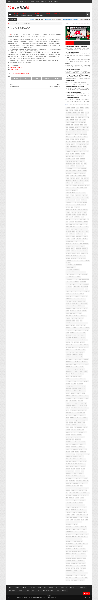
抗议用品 (79, 393)
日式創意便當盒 (69, 415)
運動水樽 (84, 149)
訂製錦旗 (73, 238)
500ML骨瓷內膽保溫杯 (70, 284)
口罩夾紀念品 (69, 327)
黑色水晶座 (82, 580)
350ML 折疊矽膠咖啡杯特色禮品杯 (63, 19)
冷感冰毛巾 (76, 124)
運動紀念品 (68, 246)
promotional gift (75, 151)
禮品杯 (76, 119)
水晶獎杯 (75, 432)
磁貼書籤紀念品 (69, 473)
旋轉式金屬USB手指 (82, 410)
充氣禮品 (72, 195)
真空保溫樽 (68, 231)
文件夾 (85, 405)
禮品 (79, 112)
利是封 (81, 151)
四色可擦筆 (40, 19)
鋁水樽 (67, 146)
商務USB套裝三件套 (74, 332)
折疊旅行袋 (81, 395)
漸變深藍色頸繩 (75, 444)
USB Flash (81, 122)
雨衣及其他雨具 (82, 563)
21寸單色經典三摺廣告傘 (71, 168)
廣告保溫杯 (68, 369)
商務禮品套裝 (82, 332)
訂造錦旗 (82, 517)
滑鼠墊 (84, 175)
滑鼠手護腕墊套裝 (69, 441)
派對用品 (74, 149)
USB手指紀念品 (86, 291)
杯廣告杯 (71, 422)
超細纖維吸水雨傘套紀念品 (71, 524)
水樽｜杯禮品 (69, 224)
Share (26, 78)
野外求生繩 (76, 548)
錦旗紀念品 (85, 250)
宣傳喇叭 (83, 349)
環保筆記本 (80, 226)
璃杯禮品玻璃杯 (79, 454)
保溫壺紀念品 (69, 313)
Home (9, 23)
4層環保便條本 (81, 185)
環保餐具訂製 (69, 463)
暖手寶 (67, 417)
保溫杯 (72, 117)
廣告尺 (74, 204)
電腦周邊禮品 (83, 568)
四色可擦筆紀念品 (75, 337)
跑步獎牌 (76, 531)
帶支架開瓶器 (85, 359)
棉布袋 (67, 427)
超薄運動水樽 (83, 529)
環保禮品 (68, 117)
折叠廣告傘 (68, 395)
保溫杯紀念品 (75, 161)
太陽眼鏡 (81, 347)
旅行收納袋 (86, 407)
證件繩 (82, 519)
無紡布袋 (24, 19)
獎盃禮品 (68, 451)
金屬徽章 (74, 136)
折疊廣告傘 (79, 212)
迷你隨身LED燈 (79, 539)
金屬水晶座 (68, 551)
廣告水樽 (68, 144)
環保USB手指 (86, 454)
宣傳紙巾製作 (75, 354)
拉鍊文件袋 (84, 214)
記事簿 (71, 519)
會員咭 (84, 219)
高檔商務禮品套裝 (69, 575)
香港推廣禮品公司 (73, 587)
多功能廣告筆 (84, 199)
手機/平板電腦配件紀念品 (71, 209)
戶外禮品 (79, 136)
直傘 (74, 163)
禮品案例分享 (39, 14)
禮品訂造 (71, 110)
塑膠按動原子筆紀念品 (78, 339)
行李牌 (67, 165)
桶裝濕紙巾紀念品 (75, 424)
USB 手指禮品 (72, 187)
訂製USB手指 (68, 500)
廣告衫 (72, 122)
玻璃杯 (72, 451)
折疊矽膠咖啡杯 (69, 398)
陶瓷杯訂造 (79, 558)
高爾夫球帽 (83, 575)
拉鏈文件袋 (74, 400)
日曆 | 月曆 (76, 415)
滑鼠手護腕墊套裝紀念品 (80, 441)
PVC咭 (67, 187)
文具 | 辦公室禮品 (69, 219)
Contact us (87, 593)
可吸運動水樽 (75, 327)
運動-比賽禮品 (79, 543)
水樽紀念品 (80, 432)
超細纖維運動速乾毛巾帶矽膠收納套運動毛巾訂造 (76, 526)
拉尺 (70, 400)
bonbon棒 (74, 293)
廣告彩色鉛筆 (81, 369)
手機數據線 (85, 209)
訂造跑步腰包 (69, 517)
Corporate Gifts (76, 286)
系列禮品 (85, 134)
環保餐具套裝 (74, 229)
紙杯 (85, 233)
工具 (75, 202)
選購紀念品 (26, 14)
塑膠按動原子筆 (69, 339)
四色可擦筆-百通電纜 (48, 19)
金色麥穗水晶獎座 (75, 553)
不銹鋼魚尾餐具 (84, 296)
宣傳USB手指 (77, 349)
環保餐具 (79, 132)
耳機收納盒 (81, 490)
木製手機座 (68, 420)
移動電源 (78, 163)
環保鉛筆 (68, 229)
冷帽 (81, 320)
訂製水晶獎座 (69, 505)
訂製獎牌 (86, 236)
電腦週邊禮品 (75, 255)
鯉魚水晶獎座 (84, 577)
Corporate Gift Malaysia (61, 590)
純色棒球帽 (68, 485)
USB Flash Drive (85, 117)
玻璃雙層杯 (68, 454)
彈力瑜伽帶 (68, 381)
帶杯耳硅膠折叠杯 (69, 361)
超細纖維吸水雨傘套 (77, 522)
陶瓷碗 (84, 558)
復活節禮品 (86, 381)
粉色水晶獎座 (72, 480)
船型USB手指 (72, 492)
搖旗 (82, 403)
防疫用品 (74, 558)
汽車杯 (85, 432)
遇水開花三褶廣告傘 (70, 543)
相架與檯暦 (72, 178)
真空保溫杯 (85, 229)
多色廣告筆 (68, 347)
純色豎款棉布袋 (79, 233)
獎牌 (76, 117)
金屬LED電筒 (82, 548)
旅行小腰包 (80, 407)
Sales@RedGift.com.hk (53, 1)
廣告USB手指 (68, 204)
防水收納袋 (68, 558)
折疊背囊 (74, 214)
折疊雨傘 (79, 214)
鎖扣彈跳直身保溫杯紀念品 (80, 556)
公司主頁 (16, 1)
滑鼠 (73, 439)
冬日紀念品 (84, 132)
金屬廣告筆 (82, 246)
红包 (82, 178)
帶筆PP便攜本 (84, 361)
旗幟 (72, 124)
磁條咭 (73, 231)
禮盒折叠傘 (68, 475)
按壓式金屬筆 (76, 403)
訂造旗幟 (80, 512)
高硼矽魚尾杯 (77, 577)
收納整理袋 (68, 405)
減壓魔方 (82, 437)
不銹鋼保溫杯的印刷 (82, 168)
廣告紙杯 (68, 207)
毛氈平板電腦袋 (78, 221)
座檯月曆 (85, 202)
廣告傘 (81, 124)
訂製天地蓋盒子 (82, 500)
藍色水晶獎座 (69, 495)
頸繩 (83, 182)
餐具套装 (68, 258)
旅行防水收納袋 (73, 410)
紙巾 (82, 163)
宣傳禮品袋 (68, 354)
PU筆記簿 (87, 185)
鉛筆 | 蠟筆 (83, 553)
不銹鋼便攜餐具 (69, 296)
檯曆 (67, 221)
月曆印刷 (68, 58)
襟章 (67, 497)
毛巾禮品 (68, 429)
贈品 (67, 110)
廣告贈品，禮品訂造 (77, 376)
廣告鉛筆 (76, 378)
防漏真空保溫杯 (77, 182)
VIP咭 (78, 187)
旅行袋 (67, 410)
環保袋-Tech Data (31, 19)
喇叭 (74, 199)
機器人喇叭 (79, 427)
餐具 (83, 165)
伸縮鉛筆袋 (68, 305)
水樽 (81, 134)
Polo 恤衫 (80, 146)
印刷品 (87, 141)
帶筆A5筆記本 (77, 361)
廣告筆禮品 (82, 139)
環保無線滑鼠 (69, 458)
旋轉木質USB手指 (69, 412)
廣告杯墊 (68, 373)
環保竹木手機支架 (83, 224)
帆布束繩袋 (79, 202)
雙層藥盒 (68, 563)
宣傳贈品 (81, 354)
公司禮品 (87, 107)
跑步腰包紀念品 (83, 531)
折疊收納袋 (68, 214)
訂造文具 (75, 512)
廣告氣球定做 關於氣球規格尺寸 (73, 92)
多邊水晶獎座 (75, 347)
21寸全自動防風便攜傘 (70, 267)
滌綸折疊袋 (68, 439)
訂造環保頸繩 (79, 514)
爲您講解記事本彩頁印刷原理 (72, 98)
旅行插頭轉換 (69, 163)
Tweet (16, 78)
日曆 (81, 219)
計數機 (86, 517)
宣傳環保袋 (68, 352)
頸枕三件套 (68, 573)
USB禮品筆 (68, 293)
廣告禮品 (82, 107)
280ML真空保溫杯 (81, 272)
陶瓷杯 (79, 117)
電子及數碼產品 (73, 146)
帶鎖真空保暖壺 (85, 364)
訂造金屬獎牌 (75, 517)
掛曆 (67, 216)
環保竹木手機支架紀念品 (71, 226)
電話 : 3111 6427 (44, 1)
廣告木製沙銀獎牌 (83, 371)
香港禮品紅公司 (82, 587)
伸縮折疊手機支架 (81, 301)
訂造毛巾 (85, 512)
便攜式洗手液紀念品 (77, 308)
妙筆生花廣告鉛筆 (69, 349)
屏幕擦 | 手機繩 (78, 359)
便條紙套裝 (85, 308)
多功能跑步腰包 (79, 344)
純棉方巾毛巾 (84, 483)
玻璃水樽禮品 (83, 451)
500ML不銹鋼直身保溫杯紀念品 (72, 281)
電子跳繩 (73, 568)
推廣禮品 (76, 110)
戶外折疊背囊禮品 (69, 386)
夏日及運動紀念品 (69, 134)
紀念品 (9, 34)
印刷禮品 (87, 197)
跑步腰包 (82, 241)
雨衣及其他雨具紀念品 (70, 565)
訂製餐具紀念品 (81, 505)
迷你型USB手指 (78, 127)
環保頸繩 (79, 149)
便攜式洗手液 (69, 308)
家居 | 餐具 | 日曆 (78, 356)
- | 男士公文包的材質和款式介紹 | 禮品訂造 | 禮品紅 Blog (20, 73)
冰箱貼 (82, 197)
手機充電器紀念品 (81, 388)
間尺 (72, 182)
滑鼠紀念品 (68, 444)
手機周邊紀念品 (69, 390)
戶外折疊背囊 (80, 383)
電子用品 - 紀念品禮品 (81, 565)
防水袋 (78, 253)
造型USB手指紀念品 (78, 541)
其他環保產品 (74, 318)
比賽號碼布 (71, 221)
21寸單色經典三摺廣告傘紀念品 (72, 269)
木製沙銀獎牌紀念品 (83, 420)
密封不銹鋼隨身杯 (69, 359)
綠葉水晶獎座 (85, 488)
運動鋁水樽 (78, 165)
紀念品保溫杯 (69, 483)
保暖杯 (67, 310)
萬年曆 (73, 236)
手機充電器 (77, 153)
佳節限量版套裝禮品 (70, 80)
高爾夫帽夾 (77, 575)
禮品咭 (87, 231)
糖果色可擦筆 (86, 480)
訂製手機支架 (75, 502)
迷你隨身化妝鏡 (69, 541)
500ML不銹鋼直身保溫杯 (84, 279)
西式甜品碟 (71, 497)
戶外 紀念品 (73, 383)
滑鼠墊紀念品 (78, 439)
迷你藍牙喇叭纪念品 (70, 539)
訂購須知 (48, 13)
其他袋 (77, 320)
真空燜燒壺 (77, 471)
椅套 (75, 427)
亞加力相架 (68, 170)
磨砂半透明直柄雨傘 (80, 231)
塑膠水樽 (78, 199)
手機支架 (80, 209)
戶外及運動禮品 (85, 129)
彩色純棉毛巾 (82, 173)
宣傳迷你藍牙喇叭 (69, 356)
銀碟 (80, 119)
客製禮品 (27, 590)
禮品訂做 (87, 112)
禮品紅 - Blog (10, 1)
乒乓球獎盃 (83, 298)
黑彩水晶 (68, 580)
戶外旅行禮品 (77, 207)
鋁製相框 (68, 556)
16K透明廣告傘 (69, 264)
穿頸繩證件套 (77, 478)
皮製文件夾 (77, 466)
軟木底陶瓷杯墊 (69, 534)
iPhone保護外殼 (80, 293)
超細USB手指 (68, 522)
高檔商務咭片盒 (74, 258)
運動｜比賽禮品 (75, 246)
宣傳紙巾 (85, 146)
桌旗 (84, 422)
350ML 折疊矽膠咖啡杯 (82, 274)
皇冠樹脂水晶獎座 (81, 463)
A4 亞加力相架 (69, 286)
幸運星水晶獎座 (69, 366)
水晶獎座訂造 (69, 432)
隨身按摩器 (68, 560)
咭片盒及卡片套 (69, 173)
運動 (81, 243)
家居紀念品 (76, 173)
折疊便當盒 (73, 212)
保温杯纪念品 (73, 310)
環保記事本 (68, 461)
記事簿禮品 (86, 144)
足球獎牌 (76, 241)
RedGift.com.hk (14, 69)
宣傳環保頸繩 (75, 352)
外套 (72, 342)
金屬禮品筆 (78, 248)
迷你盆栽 (86, 536)
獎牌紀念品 (68, 156)
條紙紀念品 (83, 424)
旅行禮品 (76, 219)
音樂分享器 (76, 570)
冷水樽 (76, 322)
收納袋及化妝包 (75, 405)
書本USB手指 (73, 417)
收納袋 (82, 216)
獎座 (86, 449)
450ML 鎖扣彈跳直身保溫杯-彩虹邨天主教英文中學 (78, 75)
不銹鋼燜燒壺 (76, 296)
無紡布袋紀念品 (74, 446)
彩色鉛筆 (74, 381)
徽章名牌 (68, 383)
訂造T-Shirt (68, 507)
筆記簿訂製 (81, 156)
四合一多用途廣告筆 (81, 335)
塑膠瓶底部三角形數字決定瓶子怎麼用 (75, 86)
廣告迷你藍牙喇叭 (69, 378)
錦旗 (67, 129)
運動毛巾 (77, 139)
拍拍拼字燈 (80, 400)
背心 (76, 122)
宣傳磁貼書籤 (81, 352)
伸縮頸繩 (74, 305)
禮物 (86, 115)
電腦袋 (77, 158)
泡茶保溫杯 (79, 434)
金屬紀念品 (68, 553)
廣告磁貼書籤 (81, 373)
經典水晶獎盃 (78, 488)
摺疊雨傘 (73, 144)
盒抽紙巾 (73, 468)
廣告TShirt (24, 587)
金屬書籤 (68, 182)
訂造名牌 (68, 509)
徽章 (72, 207)
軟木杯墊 (86, 534)
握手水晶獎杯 (77, 216)
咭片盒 (67, 332)
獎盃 (85, 122)
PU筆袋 (77, 289)
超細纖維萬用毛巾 (69, 241)
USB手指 (68, 115)
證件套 (83, 141)
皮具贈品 (80, 229)
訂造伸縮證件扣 (75, 507)
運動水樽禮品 (86, 243)
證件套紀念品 (77, 519)
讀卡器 (86, 519)
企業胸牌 (75, 301)
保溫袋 (80, 313)
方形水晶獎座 (74, 407)
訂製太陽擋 (68, 502)
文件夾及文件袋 (79, 144)
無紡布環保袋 (82, 444)
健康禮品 (80, 170)
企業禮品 (81, 110)
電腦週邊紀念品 (69, 570)
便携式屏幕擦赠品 (80, 305)
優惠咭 (67, 195)
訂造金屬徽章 (85, 238)
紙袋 (78, 485)
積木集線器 (82, 475)
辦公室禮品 (71, 127)
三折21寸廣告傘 (83, 187)
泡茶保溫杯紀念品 (69, 437)
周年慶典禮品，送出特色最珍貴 (73, 52)
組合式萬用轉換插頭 (70, 488)
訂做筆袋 (77, 497)
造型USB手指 (85, 127)
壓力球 (85, 339)
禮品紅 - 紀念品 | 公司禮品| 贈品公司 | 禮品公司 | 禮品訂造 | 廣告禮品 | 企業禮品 (34, 597)
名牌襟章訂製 (85, 330)
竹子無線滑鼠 (84, 478)
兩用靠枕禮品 (83, 315)
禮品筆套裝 (81, 473)
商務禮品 (72, 119)
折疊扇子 (85, 212)
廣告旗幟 (76, 371)
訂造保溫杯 (86, 178)
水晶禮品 (79, 141)
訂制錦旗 (82, 497)
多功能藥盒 (82, 342)
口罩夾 (84, 325)
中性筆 (78, 298)
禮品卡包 (76, 473)
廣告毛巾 (76, 134)
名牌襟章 (85, 170)
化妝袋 (86, 322)
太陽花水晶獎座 (69, 202)
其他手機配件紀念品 (70, 197)
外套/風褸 (68, 122)
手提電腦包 (68, 388)
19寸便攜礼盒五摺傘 (77, 264)
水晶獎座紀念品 (73, 175)
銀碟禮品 (68, 250)
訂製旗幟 (81, 502)
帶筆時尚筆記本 (69, 364)
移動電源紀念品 (75, 475)
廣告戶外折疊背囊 (69, 371)
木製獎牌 (83, 153)
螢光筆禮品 (68, 158)
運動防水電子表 (69, 548)
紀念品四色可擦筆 (76, 483)
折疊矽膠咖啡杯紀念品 (78, 398)
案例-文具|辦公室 (78, 422)
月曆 (88, 219)
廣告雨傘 (79, 129)
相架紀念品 (68, 471)
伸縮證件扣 (68, 303)
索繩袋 (81, 485)
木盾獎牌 (74, 141)
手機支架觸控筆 (82, 390)
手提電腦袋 (74, 388)
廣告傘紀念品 (75, 369)
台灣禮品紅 (21, 590)
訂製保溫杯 (75, 500)
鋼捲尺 (72, 556)
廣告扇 (78, 204)
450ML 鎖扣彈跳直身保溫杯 (71, 279)
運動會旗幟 (85, 543)
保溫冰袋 (79, 310)
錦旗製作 (68, 63)
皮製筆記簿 (83, 466)
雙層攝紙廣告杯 (81, 560)
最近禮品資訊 (69, 42)
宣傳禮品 (73, 107)
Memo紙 (72, 289)
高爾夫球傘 (82, 158)
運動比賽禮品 (69, 546)
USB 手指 (79, 291)
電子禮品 (68, 568)
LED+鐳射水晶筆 (84, 286)
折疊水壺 (87, 395)
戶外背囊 (76, 386)
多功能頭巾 (86, 344)
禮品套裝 (72, 139)
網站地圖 (32, 1)
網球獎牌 (68, 490)
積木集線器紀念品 (69, 478)
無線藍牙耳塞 (69, 449)
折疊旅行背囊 (75, 395)
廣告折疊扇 (83, 204)
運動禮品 (87, 180)
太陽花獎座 (86, 347)
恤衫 (67, 127)
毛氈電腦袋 (85, 221)
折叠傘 (83, 393)
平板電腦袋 (86, 151)
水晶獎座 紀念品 (80, 429)
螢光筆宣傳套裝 (79, 236)
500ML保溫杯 (83, 281)
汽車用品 (68, 434)
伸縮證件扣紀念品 (75, 303)
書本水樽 (79, 417)
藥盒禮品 (75, 495)
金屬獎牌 (80, 551)
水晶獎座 (82, 115)
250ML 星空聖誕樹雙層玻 (71, 272)
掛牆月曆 (71, 216)
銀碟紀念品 (73, 250)
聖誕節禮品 (68, 236)
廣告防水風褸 (82, 378)
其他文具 (68, 318)
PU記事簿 (82, 289)
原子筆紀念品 (79, 325)
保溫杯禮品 (74, 170)
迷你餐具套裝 (75, 180)
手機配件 (68, 393)
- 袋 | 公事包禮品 (82, 258)
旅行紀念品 (68, 141)
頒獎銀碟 (82, 570)
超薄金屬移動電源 (69, 531)
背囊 (85, 163)
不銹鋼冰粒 (68, 190)
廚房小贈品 (81, 366)
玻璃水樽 (77, 451)
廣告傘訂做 (68, 132)
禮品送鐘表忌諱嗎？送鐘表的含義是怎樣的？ (76, 46)
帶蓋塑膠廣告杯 (77, 364)
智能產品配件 (82, 415)
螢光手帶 (80, 495)
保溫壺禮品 (84, 310)
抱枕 (67, 400)
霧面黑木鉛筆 (82, 255)
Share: (86, 289)
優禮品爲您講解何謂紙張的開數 (73, 69)
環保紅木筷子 (75, 458)
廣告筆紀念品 (69, 376)
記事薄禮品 (72, 165)
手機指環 (76, 390)
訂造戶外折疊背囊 (74, 509)
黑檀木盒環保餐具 (74, 580)
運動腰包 (75, 546)
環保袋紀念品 (82, 458)
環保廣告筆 (75, 456)
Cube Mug (68, 151)
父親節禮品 (75, 449)
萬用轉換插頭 (78, 492)
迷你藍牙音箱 (75, 243)
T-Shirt (67, 119)
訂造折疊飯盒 (69, 512)
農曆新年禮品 (69, 243)
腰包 (67, 492)
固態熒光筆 (83, 337)
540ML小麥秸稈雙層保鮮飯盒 (83, 284)
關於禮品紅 (27, 1)
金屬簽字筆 (85, 551)
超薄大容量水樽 (76, 529)
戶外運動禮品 (82, 386)
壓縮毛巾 (68, 342)
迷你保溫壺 (68, 536)
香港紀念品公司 (64, 587)
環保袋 (67, 139)
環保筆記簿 (86, 226)
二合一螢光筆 (69, 301)
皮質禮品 (68, 468)
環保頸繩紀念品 (75, 461)
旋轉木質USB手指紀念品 (80, 412)
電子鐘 (77, 568)
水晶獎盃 (80, 175)
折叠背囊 (68, 212)
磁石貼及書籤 (75, 156)
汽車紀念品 (73, 434)
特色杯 (67, 178)
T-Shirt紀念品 (73, 291)
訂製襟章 (68, 238)
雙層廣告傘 (74, 560)
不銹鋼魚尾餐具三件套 (70, 298)
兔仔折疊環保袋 (69, 315)
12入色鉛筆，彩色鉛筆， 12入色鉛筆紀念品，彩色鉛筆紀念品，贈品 (78, 261)
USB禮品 (84, 119)
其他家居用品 (78, 195)
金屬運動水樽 (85, 248)
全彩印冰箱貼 (76, 315)
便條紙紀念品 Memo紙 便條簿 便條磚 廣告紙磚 (75, 192)
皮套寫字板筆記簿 (69, 466)
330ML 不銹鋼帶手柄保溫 (71, 274)
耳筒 (86, 490)
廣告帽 (67, 153)
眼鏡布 (82, 471)
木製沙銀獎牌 (75, 420)
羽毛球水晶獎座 (74, 490)
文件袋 (67, 175)
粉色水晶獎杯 (79, 480)
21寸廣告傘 (74, 185)
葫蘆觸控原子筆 (86, 492)
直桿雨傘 (78, 468)
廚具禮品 (76, 366)
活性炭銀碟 (77, 437)
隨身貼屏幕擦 (69, 255)
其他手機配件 (85, 195)
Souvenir (68, 291)
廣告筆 (82, 112)
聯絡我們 (37, 1)
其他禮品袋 (68, 320)
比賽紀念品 (85, 136)
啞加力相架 (68, 335)
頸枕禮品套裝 (75, 573)
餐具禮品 (86, 573)
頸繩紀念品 (68, 185)
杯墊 (67, 422)
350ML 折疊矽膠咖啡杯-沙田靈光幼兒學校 (81, 19)
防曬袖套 (74, 253)
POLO (85, 124)
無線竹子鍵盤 (81, 446)
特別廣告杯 (81, 449)
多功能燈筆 (76, 342)
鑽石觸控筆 (68, 253)
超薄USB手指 (68, 529)
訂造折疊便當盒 (83, 509)
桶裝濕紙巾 (68, 424)
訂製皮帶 (75, 505)
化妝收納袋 (81, 322)
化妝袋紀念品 (69, 325)
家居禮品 (68, 124)
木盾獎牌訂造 (84, 417)
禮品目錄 (21, 1)
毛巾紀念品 (73, 429)
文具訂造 (74, 132)
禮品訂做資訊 (69, 112)
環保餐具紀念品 (83, 461)
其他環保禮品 (81, 318)
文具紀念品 (68, 149)
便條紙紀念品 (69, 161)
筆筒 (67, 480)
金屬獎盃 (73, 248)
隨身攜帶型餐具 (84, 253)
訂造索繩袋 (78, 238)
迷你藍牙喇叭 (69, 180)
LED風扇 (67, 289)
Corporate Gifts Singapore (47, 590)
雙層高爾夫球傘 (74, 563)
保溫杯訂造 (75, 313)
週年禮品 (82, 180)
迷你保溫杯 (74, 536)
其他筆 (73, 320)
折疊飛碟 (86, 398)
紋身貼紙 (78, 178)
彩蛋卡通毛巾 (80, 381)
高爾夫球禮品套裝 (69, 577)
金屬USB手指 (68, 136)
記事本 (67, 519)
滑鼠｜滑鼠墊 (75, 224)
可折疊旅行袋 (69, 199)
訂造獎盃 (73, 514)
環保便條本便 (69, 456)
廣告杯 (72, 115)
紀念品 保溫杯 (72, 233)
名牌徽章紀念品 (78, 330)
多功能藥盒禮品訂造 (70, 344)
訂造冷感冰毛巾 (83, 507)
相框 (73, 471)
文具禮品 (77, 115)
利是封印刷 (82, 161)
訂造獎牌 (68, 514)
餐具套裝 (81, 573)
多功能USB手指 (72, 129)
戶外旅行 (72, 153)
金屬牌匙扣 (74, 551)
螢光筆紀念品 (86, 495)
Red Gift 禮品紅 (87, 597)
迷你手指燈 (80, 536)
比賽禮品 (85, 427)
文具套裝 (68, 407)
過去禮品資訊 (86, 42)
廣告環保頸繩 (74, 373)
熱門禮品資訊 (77, 42)
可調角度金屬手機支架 (84, 327)
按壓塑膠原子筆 (69, 403)
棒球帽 (71, 427)
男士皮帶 (75, 463)
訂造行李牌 (85, 514)
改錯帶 (81, 405)
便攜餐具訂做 (75, 190)
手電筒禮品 (73, 393)
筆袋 (67, 233)
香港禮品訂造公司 (12, 590)
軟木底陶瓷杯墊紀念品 (78, 534)
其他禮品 (77, 197)
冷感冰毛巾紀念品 (69, 322)
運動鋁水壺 (80, 546)
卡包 (74, 325)
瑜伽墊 (73, 454)
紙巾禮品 (74, 485)
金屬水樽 (68, 248)
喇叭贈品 (74, 335)
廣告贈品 (75, 112)
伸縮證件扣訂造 (84, 303)
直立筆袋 (83, 468)
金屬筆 (73, 158)
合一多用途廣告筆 (69, 330)
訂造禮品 (68, 107)
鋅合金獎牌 (79, 250)
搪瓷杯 (85, 403)
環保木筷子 (81, 456)
